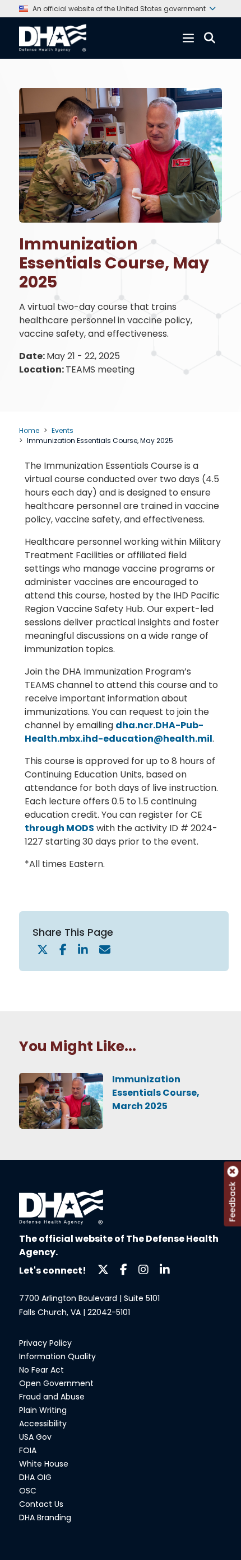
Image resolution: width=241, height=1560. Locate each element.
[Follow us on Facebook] (123, 1269)
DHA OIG (35, 1477)
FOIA (27, 1450)
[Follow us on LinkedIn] (165, 1269)
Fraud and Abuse (52, 1396)
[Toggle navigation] (188, 38)
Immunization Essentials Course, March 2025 (156, 1093)
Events (62, 430)
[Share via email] (104, 950)
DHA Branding (45, 1517)
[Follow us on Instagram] (143, 1269)
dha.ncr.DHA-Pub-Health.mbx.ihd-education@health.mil (118, 732)
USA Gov (35, 1437)
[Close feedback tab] (232, 1171)
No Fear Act (41, 1369)
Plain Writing (43, 1410)
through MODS (59, 828)
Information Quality (57, 1356)
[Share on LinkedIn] (83, 950)
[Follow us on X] (103, 1269)
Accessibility (43, 1423)
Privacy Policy (45, 1343)
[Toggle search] (209, 38)
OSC (27, 1490)
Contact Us (41, 1504)
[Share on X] (42, 950)
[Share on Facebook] (63, 950)
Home (29, 430)
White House (43, 1463)
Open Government (56, 1383)
